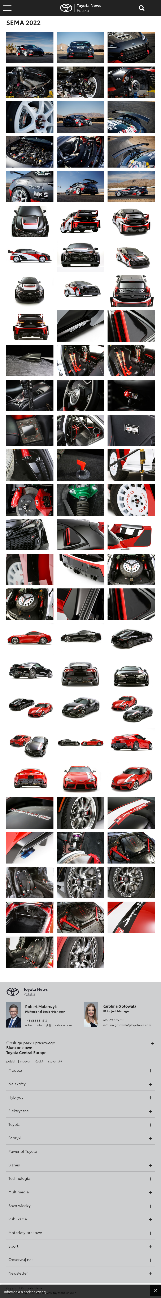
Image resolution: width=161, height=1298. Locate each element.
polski (10, 1061)
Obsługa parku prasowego (30, 1042)
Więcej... (42, 1291)
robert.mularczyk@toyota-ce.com (48, 1025)
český (39, 1061)
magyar (25, 1061)
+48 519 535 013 (113, 1020)
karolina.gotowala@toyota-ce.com (127, 1025)
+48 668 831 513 (36, 1020)
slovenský (55, 1061)
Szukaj (7, 33)
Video (6, 22)
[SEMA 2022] (29, 47)
